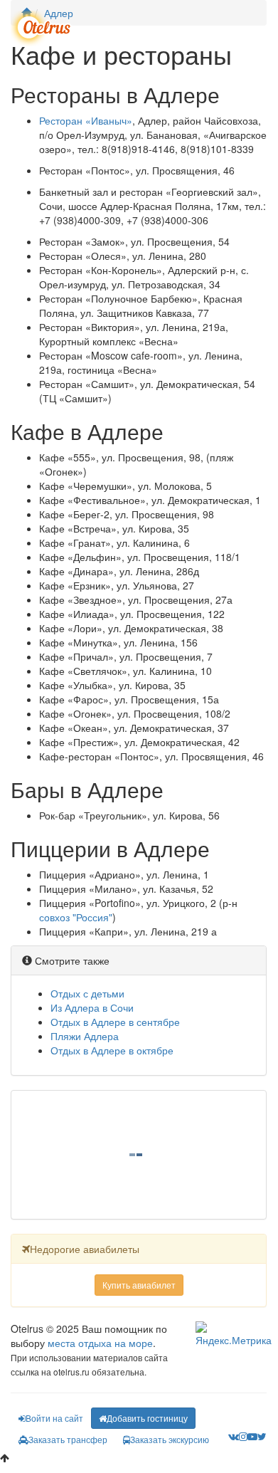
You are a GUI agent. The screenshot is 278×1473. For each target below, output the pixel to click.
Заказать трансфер (67, 1439)
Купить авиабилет (139, 1285)
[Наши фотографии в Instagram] (243, 1436)
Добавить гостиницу (147, 1418)
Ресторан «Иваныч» (85, 120)
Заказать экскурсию (169, 1439)
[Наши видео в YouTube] (252, 1436)
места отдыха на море (100, 1343)
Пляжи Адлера (84, 1036)
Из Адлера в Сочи (92, 1007)
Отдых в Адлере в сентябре (115, 1022)
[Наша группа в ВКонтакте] (233, 1436)
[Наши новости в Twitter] (262, 1436)
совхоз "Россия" (75, 917)
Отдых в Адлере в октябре (111, 1050)
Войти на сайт (54, 1418)
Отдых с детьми (87, 993)
